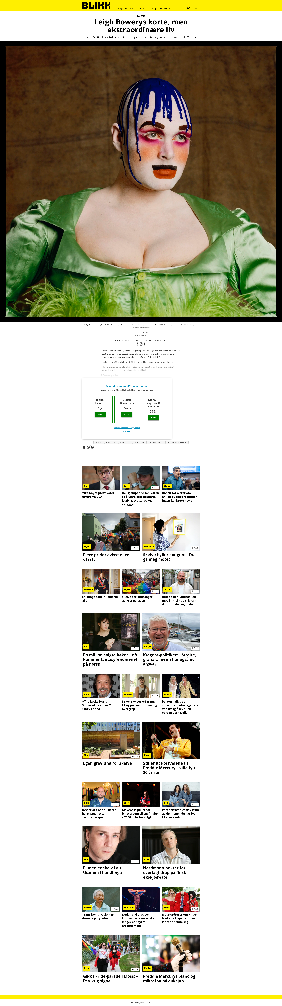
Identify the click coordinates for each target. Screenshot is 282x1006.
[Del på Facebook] (137, 344)
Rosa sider (165, 8)
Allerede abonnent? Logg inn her (127, 386)
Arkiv (174, 8)
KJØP (100, 414)
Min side (126, 431)
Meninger (153, 8)
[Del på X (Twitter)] (141, 344)
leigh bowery (112, 442)
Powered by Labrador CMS (141, 1003)
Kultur (143, 8)
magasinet (99, 442)
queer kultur (126, 442)
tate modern (139, 442)
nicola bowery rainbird (177, 442)
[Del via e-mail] (144, 344)
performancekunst (156, 442)
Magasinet (123, 8)
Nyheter (134, 8)
